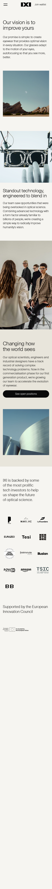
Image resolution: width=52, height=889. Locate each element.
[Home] (26, 4)
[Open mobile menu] (5, 4)
